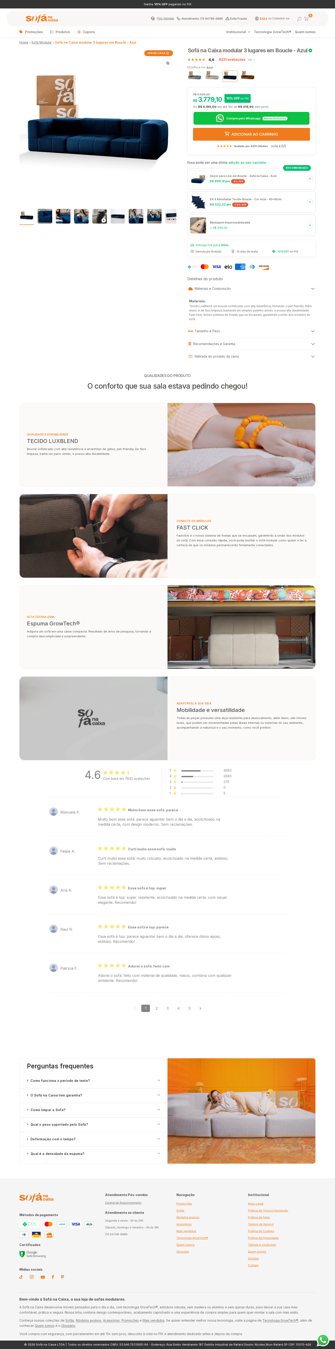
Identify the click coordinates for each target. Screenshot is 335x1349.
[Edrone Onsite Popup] (167, 674)
